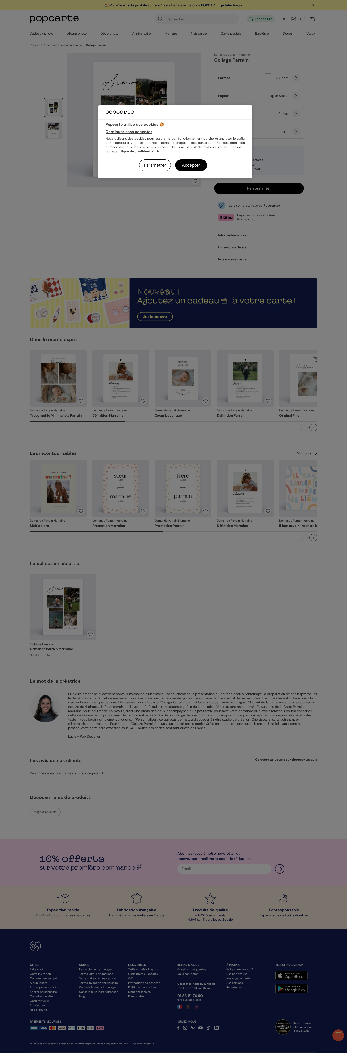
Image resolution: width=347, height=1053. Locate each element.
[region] (175, 141)
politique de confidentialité (136, 151)
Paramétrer (155, 165)
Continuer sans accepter (129, 131)
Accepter (191, 165)
